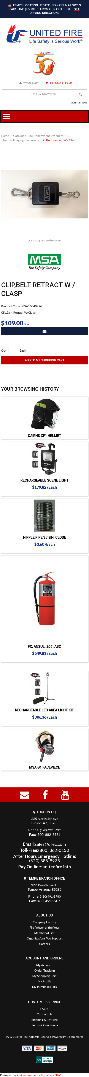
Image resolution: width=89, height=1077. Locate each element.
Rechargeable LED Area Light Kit (44, 710)
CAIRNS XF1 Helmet (44, 436)
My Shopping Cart (44, 976)
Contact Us (44, 1014)
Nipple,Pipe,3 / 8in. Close (44, 537)
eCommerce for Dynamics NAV (40, 1075)
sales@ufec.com (50, 844)
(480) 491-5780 (50, 896)
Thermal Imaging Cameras (18, 140)
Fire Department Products (45, 136)
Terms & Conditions (44, 1025)
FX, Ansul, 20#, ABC (44, 646)
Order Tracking (44, 970)
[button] (59, 82)
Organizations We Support (45, 938)
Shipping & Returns (45, 1019)
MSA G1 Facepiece (44, 767)
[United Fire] (44, 34)
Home (5, 136)
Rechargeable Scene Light (44, 480)
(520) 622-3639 (50, 830)
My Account (29, 82)
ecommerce (76, 1036)
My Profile (44, 981)
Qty (3, 350)
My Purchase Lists (44, 986)
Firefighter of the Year (44, 927)
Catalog (18, 136)
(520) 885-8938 (44, 860)
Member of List (44, 933)
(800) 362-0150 (53, 850)
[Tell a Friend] (44, 331)
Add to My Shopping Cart (44, 360)
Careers (44, 944)
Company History (44, 922)
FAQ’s (44, 1009)
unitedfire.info (57, 866)
